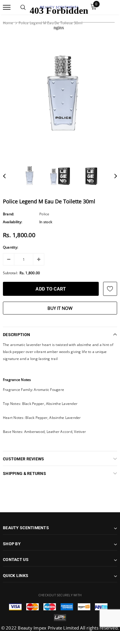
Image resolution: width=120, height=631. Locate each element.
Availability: (12, 221)
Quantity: (10, 247)
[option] (60, 96)
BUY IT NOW (60, 308)
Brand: (8, 214)
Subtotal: (10, 272)
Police (44, 214)
